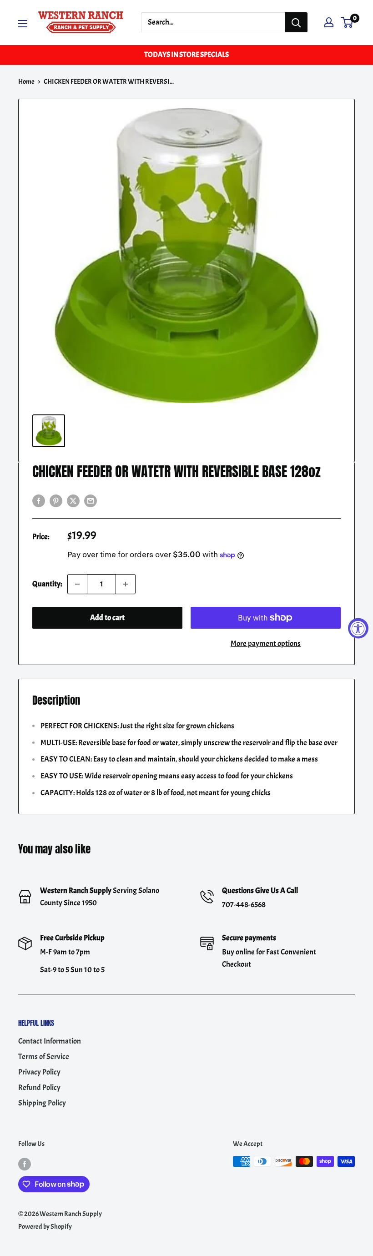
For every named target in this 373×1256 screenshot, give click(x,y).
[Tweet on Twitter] (73, 499)
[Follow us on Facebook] (24, 1163)
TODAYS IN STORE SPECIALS (186, 54)
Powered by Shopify (45, 1226)
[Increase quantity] (125, 584)
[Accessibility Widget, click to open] (358, 628)
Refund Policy (39, 1087)
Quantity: (47, 584)
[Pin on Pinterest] (56, 499)
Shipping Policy (42, 1103)
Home (26, 81)
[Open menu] (22, 23)
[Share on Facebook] (38, 499)
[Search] (296, 22)
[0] (347, 22)
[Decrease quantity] (77, 584)
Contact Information (49, 1041)
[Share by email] (90, 499)
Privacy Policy (39, 1072)
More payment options (266, 643)
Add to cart (107, 617)
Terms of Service (43, 1056)
